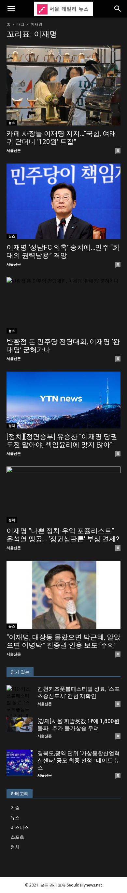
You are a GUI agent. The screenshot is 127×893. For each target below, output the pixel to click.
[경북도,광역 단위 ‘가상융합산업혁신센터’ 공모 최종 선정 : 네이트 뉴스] (20, 763)
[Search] (118, 9)
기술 (15, 808)
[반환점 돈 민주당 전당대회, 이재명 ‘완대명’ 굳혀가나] (63, 305)
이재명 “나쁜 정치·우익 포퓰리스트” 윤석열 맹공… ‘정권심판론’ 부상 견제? (63, 535)
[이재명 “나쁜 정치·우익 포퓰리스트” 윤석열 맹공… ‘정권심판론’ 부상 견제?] (63, 494)
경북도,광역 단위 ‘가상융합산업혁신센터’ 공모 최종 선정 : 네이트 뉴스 (78, 760)
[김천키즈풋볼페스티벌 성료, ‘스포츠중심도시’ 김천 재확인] (20, 705)
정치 (11, 425)
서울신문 (14, 150)
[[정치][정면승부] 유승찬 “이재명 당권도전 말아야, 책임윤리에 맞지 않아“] (63, 400)
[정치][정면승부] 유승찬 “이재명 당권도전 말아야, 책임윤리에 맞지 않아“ (62, 441)
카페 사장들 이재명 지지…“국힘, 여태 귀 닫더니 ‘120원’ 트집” (61, 138)
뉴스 (11, 122)
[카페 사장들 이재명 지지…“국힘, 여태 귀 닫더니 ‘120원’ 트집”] (63, 85)
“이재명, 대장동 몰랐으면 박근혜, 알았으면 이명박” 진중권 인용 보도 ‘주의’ (63, 641)
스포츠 (17, 837)
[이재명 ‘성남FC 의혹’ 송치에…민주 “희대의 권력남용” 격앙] (63, 201)
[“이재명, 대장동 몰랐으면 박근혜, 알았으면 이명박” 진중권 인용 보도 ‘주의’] (63, 595)
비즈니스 (19, 827)
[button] (11, 9)
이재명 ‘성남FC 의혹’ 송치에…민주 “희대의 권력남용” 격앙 (63, 251)
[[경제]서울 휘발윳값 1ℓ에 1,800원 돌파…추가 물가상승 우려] (20, 724)
